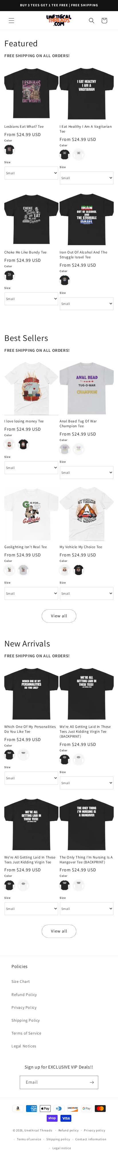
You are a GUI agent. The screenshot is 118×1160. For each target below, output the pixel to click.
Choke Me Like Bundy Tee (25, 252)
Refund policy (68, 1130)
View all (59, 615)
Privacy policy (94, 1130)
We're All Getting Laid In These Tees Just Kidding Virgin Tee (30, 859)
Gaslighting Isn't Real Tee (25, 547)
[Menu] (11, 20)
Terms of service (29, 1139)
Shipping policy (58, 1139)
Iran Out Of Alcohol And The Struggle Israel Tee (83, 254)
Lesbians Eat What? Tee (24, 126)
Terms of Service (26, 1033)
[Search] (91, 20)
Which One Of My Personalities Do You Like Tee (30, 729)
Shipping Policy (25, 1020)
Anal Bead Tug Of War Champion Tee (78, 423)
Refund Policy (24, 994)
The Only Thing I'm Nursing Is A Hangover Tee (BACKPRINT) (86, 859)
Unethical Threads (38, 1130)
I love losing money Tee (24, 421)
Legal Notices (23, 1046)
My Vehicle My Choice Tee (81, 547)
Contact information (90, 1139)
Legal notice (61, 1148)
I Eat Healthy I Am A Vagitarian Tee (86, 129)
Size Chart (20, 981)
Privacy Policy (23, 1007)
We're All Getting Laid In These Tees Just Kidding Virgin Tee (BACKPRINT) (85, 731)
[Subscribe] (91, 1082)
